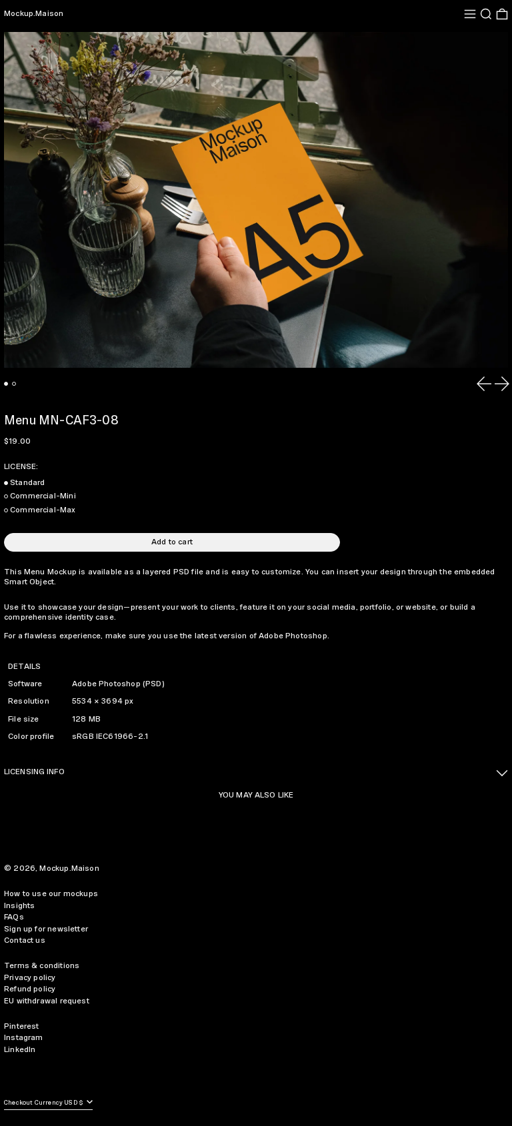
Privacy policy (30, 977)
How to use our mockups (51, 893)
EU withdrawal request (46, 1001)
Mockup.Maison (33, 13)
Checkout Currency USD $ (44, 1103)
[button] (486, 14)
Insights (19, 905)
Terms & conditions (41, 965)
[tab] (6, 384)
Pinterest (21, 1026)
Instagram (23, 1037)
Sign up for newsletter (46, 929)
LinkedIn (19, 1049)
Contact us (24, 940)
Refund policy (29, 989)
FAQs (14, 917)
